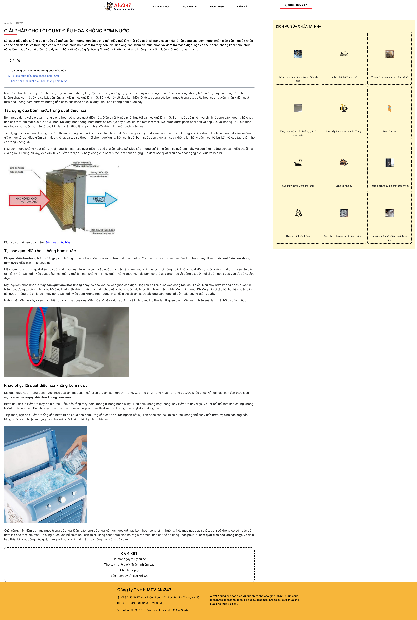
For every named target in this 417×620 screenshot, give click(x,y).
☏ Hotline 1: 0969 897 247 (134, 610)
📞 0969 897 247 (295, 5)
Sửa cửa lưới (389, 131)
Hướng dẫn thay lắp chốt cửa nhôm (390, 185)
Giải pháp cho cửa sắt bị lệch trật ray (344, 236)
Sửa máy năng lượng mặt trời (298, 185)
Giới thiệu (217, 6)
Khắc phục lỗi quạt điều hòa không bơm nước (39, 81)
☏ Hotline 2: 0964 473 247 (171, 610)
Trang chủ (161, 6)
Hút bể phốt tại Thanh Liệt (344, 77)
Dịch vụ (187, 6)
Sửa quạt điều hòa (57, 242)
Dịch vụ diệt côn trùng (298, 236)
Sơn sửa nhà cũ (343, 185)
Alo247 (8, 22)
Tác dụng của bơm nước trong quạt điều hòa (38, 70)
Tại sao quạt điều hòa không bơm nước (35, 75)
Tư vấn (19, 22)
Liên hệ (242, 6)
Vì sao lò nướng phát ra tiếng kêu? (389, 77)
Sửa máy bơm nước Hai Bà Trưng (344, 131)
